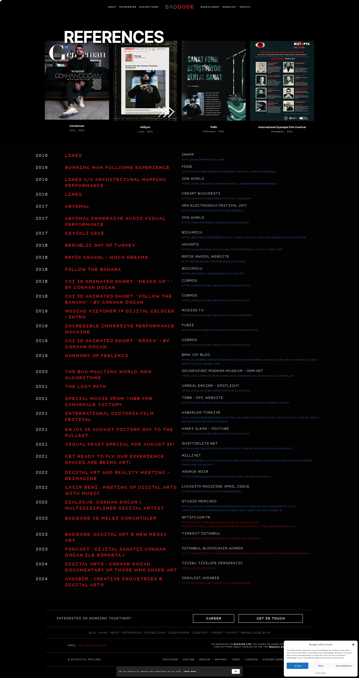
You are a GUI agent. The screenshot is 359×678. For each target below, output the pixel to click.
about (114, 632)
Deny (320, 666)
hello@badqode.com (92, 645)
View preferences (344, 666)
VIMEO (235, 659)
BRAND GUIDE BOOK (255, 632)
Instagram (170, 659)
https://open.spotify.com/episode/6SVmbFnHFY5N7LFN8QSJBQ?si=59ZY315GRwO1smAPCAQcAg (246, 553)
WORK (103, 632)
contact (231, 632)
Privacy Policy (321, 673)
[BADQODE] (179, 7)
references (132, 632)
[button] (353, 644)
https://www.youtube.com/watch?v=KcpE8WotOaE (216, 583)
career (216, 632)
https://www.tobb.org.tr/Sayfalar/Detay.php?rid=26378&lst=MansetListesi (235, 403)
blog (92, 632)
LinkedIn (251, 659)
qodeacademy (178, 632)
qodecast (200, 632)
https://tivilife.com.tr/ (199, 568)
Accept (297, 666)
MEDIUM (204, 659)
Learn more (190, 671)
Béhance (221, 659)
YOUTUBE (189, 659)
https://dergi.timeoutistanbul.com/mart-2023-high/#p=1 (222, 538)
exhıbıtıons (154, 632)
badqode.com (242, 644)
